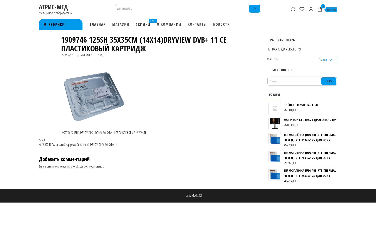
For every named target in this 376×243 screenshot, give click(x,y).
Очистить (272, 59)
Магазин (120, 24)
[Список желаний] (302, 9)
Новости (221, 24)
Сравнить (323, 60)
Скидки (145, 23)
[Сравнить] (293, 9)
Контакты (197, 24)
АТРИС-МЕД (53, 7)
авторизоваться (95, 166)
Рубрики (57, 24)
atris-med (86, 55)
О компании (169, 24)
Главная (98, 24)
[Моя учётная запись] (311, 9)
